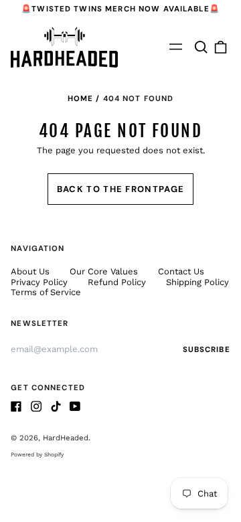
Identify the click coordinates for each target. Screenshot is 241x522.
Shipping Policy (197, 282)
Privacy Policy (39, 282)
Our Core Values (105, 271)
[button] (200, 47)
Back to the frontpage (120, 189)
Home (81, 99)
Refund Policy (117, 282)
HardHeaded (65, 437)
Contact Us (181, 271)
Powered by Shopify (37, 454)
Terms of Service (46, 292)
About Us (30, 271)
